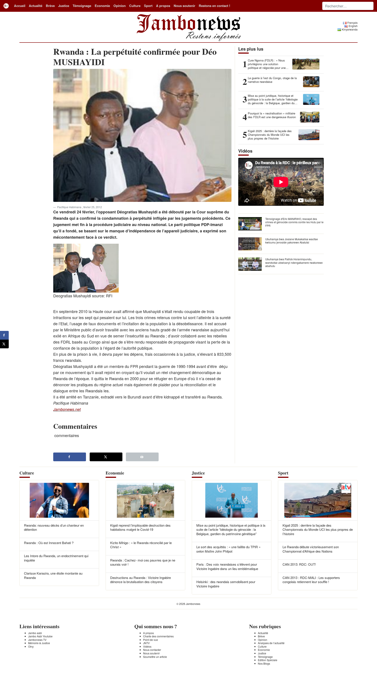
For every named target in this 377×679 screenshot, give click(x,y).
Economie (102, 5)
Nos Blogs (264, 663)
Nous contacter (152, 650)
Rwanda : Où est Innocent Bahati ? (49, 542)
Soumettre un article (155, 657)
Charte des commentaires (158, 636)
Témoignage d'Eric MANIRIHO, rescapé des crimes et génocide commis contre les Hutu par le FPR (294, 222)
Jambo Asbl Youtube (40, 636)
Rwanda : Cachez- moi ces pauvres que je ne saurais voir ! (142, 562)
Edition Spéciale (267, 660)
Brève (50, 5)
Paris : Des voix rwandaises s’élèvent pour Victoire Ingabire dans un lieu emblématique (227, 566)
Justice (63, 5)
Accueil (19, 5)
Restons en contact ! (214, 5)
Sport (148, 5)
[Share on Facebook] (69, 457)
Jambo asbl (35, 633)
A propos (163, 5)
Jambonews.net (67, 409)
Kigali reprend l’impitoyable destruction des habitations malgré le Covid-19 (140, 527)
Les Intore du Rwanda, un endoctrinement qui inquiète (56, 557)
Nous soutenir (184, 5)
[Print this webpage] (142, 457)
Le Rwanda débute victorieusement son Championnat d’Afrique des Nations (311, 549)
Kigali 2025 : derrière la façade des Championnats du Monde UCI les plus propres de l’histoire (318, 529)
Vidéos (147, 646)
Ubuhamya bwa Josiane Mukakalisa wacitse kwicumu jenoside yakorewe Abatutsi (291, 240)
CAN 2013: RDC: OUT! (299, 564)
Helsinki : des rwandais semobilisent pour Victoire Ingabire (225, 583)
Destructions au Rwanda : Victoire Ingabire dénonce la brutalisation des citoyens (140, 579)
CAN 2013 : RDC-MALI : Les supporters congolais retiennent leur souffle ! (311, 579)
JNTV (146, 643)
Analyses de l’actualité (271, 643)
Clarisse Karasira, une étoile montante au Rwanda (53, 575)
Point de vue (150, 640)
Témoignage (82, 5)
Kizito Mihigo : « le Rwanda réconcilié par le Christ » (141, 544)
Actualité (35, 5)
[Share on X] (106, 457)
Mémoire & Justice (39, 643)
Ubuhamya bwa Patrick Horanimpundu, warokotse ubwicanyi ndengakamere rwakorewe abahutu (294, 262)
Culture (135, 5)
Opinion (119, 5)
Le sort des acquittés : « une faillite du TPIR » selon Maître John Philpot (228, 549)
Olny (31, 646)
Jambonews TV (37, 640)
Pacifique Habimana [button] (69, 207)
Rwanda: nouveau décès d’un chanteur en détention (54, 527)
